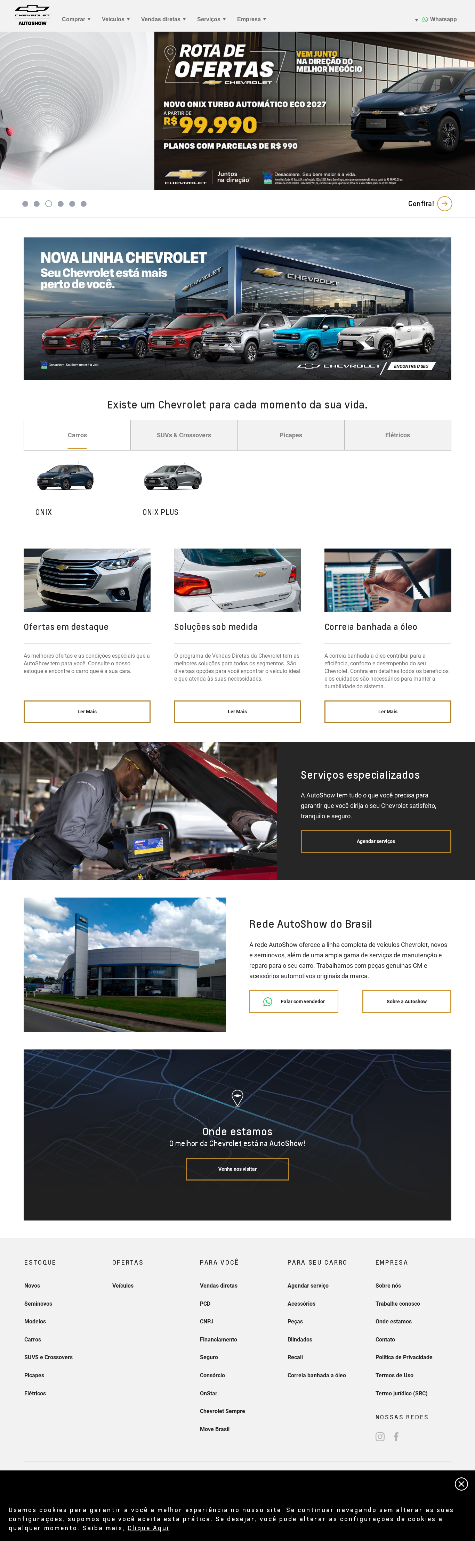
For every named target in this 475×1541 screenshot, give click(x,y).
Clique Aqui (148, 1528)
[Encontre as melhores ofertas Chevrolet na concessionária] (237, 308)
